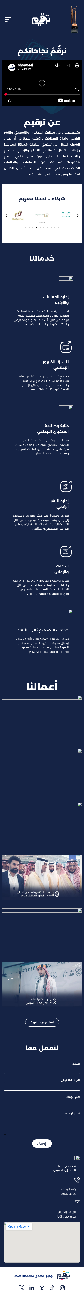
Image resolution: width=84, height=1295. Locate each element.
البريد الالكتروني (70, 1080)
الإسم (76, 1063)
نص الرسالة (72, 1113)
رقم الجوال (73, 1097)
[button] (8, 19)
